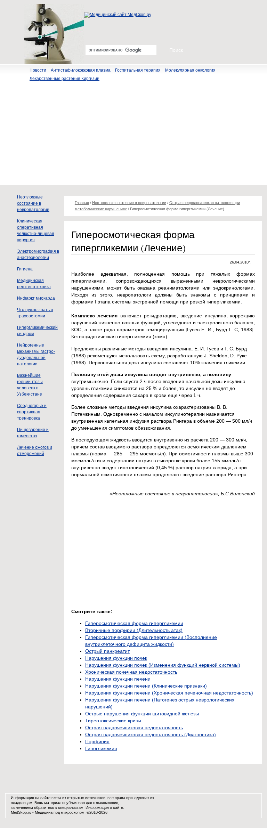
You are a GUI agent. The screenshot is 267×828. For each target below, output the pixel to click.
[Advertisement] (133, 136)
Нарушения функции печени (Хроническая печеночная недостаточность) (169, 693)
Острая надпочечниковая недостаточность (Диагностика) (150, 734)
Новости (38, 70)
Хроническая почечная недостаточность (131, 672)
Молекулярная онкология (190, 70)
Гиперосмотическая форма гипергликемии (134, 623)
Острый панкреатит (107, 651)
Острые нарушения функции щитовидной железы (142, 713)
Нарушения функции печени (118, 679)
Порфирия (97, 741)
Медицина (43, 812)
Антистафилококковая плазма (81, 70)
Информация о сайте (104, 807)
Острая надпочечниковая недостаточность (134, 727)
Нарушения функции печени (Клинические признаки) (146, 686)
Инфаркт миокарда (36, 298)
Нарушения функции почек (116, 658)
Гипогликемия (101, 748)
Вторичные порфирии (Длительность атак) (134, 630)
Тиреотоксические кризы (113, 720)
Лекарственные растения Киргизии (64, 78)
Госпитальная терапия (138, 70)
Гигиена (25, 269)
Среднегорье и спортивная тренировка (32, 412)
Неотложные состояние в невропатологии (33, 203)
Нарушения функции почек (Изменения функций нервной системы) (162, 665)
